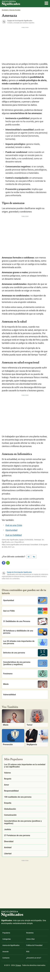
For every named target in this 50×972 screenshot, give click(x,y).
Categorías (6, 939)
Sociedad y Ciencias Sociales (11, 10)
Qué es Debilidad (13, 535)
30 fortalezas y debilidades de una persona (18, 632)
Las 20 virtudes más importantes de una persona (18, 642)
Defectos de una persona (14, 653)
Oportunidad (11, 530)
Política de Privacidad (34, 945)
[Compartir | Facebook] (3, 563)
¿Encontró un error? (33, 958)
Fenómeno (7, 673)
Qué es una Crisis (13, 525)
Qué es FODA (9, 611)
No (34, 557)
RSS (27, 952)
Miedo (6, 684)
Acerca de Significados (10, 945)
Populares (6, 933)
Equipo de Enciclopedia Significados (19, 572)
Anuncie (5, 952)
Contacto (5, 958)
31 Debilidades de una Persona (16, 621)
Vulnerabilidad (9, 694)
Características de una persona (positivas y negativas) (16, 663)
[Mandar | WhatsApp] (8, 563)
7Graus (18, 965)
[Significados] (12, 918)
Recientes (29, 933)
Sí (28, 557)
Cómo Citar (30, 939)
